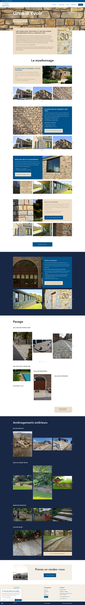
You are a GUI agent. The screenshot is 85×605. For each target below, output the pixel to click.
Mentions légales (47, 603)
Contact (80, 4)
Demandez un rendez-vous (20, 20)
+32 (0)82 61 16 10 (64, 598)
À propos (54, 4)
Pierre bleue (61, 4)
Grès (68, 4)
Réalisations (73, 4)
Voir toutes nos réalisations (53, 130)
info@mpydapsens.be (65, 596)
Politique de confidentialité (67, 603)
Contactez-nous (42, 244)
